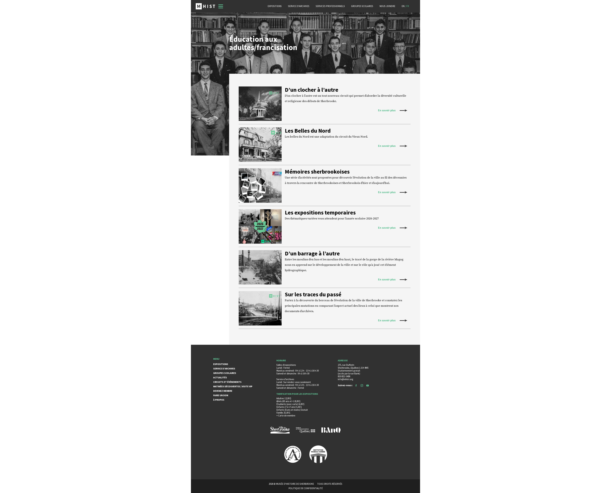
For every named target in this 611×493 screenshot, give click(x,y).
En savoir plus (387, 110)
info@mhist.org (345, 379)
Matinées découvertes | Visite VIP (232, 386)
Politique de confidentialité (305, 488)
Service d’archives (298, 6)
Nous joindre (387, 6)
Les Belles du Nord (308, 130)
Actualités (220, 377)
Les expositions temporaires (320, 212)
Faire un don (220, 395)
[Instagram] (362, 385)
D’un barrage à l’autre (312, 253)
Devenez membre (222, 390)
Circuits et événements (227, 381)
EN (403, 6)
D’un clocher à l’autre (311, 89)
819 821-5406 (344, 376)
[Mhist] (205, 6)
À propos (218, 399)
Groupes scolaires (362, 6)
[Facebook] (356, 385)
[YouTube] (367, 385)
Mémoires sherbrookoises (317, 171)
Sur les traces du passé (313, 294)
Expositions (275, 6)
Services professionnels (330, 6)
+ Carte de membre (285, 415)
